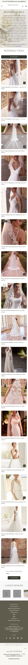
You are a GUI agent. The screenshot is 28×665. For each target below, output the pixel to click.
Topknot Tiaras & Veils (13, 5)
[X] (10, 638)
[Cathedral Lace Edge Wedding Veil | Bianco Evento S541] (14, 232)
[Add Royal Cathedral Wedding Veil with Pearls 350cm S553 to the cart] (24, 146)
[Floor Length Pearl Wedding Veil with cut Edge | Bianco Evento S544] (14, 423)
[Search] (22, 6)
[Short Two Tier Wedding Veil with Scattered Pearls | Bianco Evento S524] (14, 168)
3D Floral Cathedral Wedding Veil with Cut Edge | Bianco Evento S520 (13, 310)
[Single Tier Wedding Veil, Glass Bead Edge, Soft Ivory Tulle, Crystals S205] (14, 455)
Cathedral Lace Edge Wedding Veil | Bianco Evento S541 (13, 246)
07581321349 (15, 631)
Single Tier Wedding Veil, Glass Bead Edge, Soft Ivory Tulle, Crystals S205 (12, 470)
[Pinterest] (17, 638)
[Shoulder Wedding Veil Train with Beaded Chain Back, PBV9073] (14, 551)
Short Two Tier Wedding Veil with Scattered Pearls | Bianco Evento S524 (13, 183)
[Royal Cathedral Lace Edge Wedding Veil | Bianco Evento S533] (14, 264)
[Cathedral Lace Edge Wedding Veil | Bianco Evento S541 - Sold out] (14, 242)
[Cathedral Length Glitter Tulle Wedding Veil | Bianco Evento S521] (14, 360)
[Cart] (26, 6)
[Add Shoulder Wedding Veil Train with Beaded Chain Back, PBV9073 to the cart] (24, 561)
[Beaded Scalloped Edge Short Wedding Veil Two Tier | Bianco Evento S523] (14, 200)
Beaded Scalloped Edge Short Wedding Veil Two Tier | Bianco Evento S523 (14, 215)
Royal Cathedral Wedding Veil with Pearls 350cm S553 (12, 151)
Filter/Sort (14, 57)
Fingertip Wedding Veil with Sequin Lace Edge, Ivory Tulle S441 (13, 502)
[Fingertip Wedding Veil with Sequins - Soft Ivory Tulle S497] (14, 72)
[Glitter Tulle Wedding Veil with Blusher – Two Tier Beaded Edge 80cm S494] (14, 104)
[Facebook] (6, 638)
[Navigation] (1, 6)
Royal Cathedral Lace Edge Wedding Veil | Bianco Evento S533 (13, 278)
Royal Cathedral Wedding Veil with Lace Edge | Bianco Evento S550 (12, 342)
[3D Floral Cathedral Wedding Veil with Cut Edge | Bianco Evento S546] (14, 391)
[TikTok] (21, 638)
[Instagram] (14, 638)
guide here (19, 46)
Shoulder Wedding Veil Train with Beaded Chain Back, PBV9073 (12, 566)
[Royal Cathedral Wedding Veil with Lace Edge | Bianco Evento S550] (14, 328)
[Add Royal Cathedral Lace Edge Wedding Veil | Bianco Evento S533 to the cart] (24, 274)
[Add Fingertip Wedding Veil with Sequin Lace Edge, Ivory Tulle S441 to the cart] (24, 497)
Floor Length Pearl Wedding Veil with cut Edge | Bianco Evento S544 (12, 438)
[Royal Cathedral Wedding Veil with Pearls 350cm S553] (14, 136)
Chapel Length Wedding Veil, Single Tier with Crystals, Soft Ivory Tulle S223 (12, 534)
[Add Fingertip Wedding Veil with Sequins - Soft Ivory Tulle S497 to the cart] (24, 83)
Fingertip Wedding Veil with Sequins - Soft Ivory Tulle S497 (14, 87)
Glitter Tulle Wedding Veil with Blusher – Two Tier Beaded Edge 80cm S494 (13, 119)
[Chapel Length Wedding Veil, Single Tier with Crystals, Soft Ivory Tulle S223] (14, 519)
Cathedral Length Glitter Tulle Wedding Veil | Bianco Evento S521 (13, 374)
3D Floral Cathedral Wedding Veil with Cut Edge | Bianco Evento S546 (13, 406)
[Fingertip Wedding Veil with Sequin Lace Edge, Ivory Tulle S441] (14, 487)
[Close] (25, 648)
